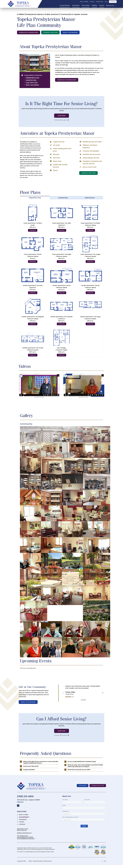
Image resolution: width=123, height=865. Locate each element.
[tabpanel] (61, 278)
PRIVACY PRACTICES (22, 830)
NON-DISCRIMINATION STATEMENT (25, 837)
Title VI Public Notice (22, 835)
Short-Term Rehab (32, 85)
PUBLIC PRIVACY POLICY (22, 828)
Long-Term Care (32, 82)
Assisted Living (31, 80)
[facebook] (18, 805)
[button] (63, 692)
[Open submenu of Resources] (115, 5)
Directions (20, 802)
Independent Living (32, 78)
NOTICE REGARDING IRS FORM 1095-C (26, 838)
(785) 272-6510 (25, 796)
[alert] (61, 668)
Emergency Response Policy (24, 833)
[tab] (35, 197)
